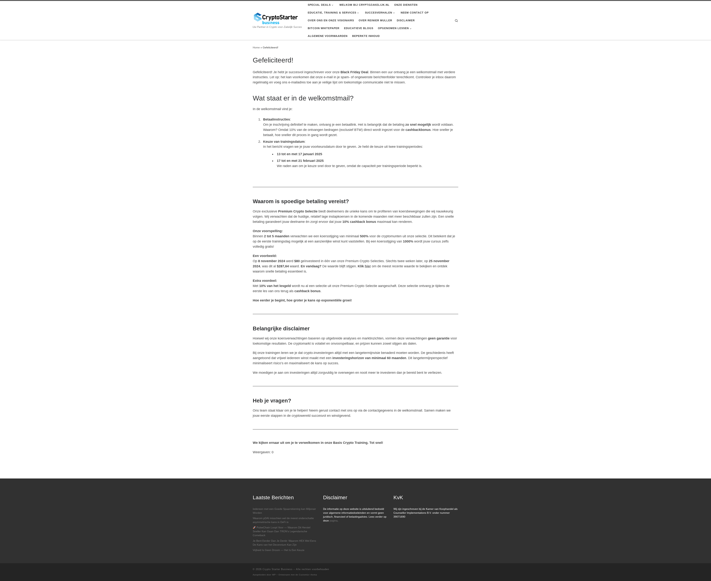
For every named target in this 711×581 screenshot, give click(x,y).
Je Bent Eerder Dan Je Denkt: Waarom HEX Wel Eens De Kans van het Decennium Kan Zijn (284, 542)
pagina (334, 520)
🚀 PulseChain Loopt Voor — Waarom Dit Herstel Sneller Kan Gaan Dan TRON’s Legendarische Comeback (281, 531)
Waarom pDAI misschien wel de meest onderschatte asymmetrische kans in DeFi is (283, 520)
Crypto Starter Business (278, 569)
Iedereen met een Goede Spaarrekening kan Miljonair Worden (284, 511)
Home (256, 47)
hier (368, 266)
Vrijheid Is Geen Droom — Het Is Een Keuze (278, 550)
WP (274, 575)
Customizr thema (308, 575)
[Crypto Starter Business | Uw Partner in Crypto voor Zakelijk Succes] (276, 18)
